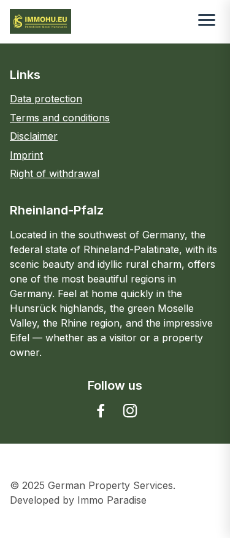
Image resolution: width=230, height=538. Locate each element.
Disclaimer (34, 136)
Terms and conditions (60, 118)
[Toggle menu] (206, 21)
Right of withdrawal (54, 173)
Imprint (26, 155)
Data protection (46, 99)
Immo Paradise (112, 500)
